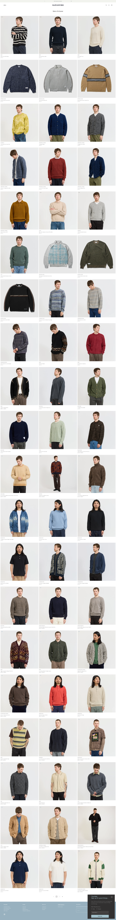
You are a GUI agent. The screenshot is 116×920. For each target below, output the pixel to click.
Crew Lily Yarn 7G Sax (43, 539)
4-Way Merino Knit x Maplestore (44, 407)
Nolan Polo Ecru (42, 802)
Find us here (60, 906)
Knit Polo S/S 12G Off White (44, 890)
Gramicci (2, 142)
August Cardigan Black (4, 407)
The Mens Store (7, 906)
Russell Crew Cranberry (82, 363)
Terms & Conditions (26, 910)
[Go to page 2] (62, 896)
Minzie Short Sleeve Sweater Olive (84, 758)
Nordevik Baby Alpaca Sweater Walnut (84, 627)
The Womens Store (7, 908)
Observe (79, 230)
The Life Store (6, 909)
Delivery (24, 906)
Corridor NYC (41, 581)
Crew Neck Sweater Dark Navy (44, 758)
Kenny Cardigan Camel (4, 846)
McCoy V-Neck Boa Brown (5, 715)
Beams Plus (3, 581)
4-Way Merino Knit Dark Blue (6, 451)
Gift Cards (6, 910)
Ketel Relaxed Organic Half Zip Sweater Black (85, 846)
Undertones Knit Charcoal (5, 802)
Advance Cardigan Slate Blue (5, 188)
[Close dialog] (112, 897)
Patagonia (2, 494)
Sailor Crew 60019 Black (5, 56)
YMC (1, 801)
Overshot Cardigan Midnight (44, 583)
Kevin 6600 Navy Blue (42, 56)
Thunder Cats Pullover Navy (44, 495)
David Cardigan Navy (81, 188)
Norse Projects (42, 625)
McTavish (41, 406)
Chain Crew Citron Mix (43, 451)
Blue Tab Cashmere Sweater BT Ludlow (46, 232)
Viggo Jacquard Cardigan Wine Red (7, 671)
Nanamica (41, 757)
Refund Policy (25, 909)
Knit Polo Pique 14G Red (43, 715)
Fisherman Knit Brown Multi (5, 627)
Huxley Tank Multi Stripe (5, 758)
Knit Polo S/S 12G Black (5, 583)
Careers (43, 909)
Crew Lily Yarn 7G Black (82, 539)
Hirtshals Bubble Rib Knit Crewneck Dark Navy (47, 627)
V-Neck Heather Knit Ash (82, 232)
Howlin (40, 494)
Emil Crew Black (42, 363)
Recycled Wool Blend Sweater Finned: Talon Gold (9, 495)
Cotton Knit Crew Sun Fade (5, 144)
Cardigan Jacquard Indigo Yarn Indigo (7, 539)
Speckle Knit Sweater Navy (5, 100)
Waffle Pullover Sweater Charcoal (83, 451)
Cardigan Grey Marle (81, 144)
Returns (24, 908)
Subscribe (100, 916)
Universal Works (42, 142)
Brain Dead (80, 450)
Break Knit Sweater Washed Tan (83, 100)
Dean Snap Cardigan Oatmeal (83, 890)
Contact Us (44, 906)
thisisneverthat (81, 318)
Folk (40, 450)
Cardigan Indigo (42, 144)
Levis (40, 230)
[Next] (71, 1)
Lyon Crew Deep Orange (43, 188)
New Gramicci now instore (58, 1)
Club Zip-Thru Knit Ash (43, 100)
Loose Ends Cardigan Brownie (83, 495)
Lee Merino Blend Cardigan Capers (45, 671)
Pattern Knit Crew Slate (82, 319)
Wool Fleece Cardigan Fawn (44, 846)
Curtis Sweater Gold (4, 232)
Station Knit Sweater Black (5, 319)
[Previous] (44, 1)
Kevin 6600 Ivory (80, 56)
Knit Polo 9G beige (81, 715)
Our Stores (44, 908)
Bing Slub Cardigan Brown (82, 671)
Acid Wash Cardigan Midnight (83, 583)
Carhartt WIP (41, 318)
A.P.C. (1, 274)
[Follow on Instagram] (4, 914)
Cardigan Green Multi (81, 407)
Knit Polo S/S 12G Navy (5, 890)
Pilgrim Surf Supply (81, 669)
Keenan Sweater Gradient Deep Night (45, 319)
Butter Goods (3, 98)
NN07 (1, 55)
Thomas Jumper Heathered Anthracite (84, 802)
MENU (5, 5)
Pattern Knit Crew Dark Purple (6, 363)
